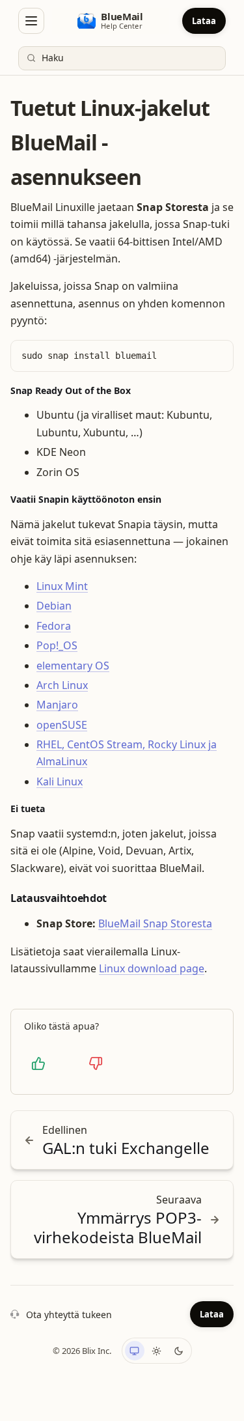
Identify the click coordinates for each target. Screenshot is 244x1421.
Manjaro (57, 704)
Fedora (53, 626)
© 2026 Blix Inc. (82, 1351)
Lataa (204, 21)
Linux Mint (62, 586)
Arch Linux (62, 685)
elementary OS (72, 665)
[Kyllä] (38, 1063)
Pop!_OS (56, 645)
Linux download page (151, 968)
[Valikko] (31, 21)
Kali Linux (59, 781)
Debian (54, 605)
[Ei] (95, 1063)
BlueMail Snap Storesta (155, 923)
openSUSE (61, 725)
